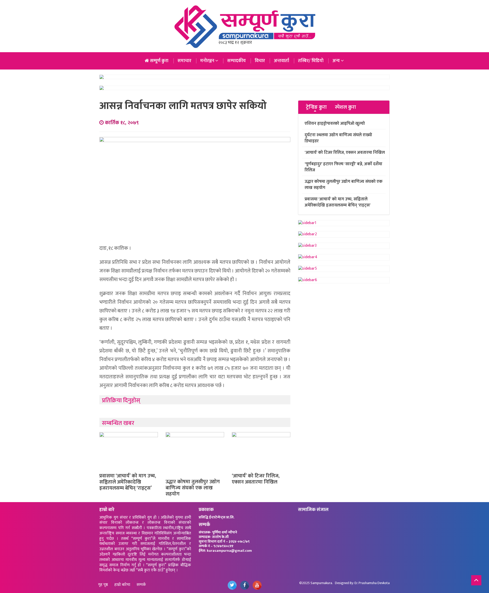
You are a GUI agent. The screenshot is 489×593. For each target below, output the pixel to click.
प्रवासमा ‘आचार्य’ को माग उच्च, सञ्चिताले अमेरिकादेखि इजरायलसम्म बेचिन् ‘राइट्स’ (127, 482)
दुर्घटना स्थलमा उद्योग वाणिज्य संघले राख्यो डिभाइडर (338, 138)
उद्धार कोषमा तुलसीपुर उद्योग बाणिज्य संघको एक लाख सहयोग (193, 487)
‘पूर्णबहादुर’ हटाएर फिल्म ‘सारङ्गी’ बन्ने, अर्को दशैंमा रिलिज (343, 167)
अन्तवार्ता (281, 60)
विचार (260, 60)
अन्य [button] (336, 60)
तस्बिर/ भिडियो (310, 60)
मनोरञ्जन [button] (207, 60)
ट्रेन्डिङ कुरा (316, 107)
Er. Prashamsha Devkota (372, 583)
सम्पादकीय (236, 60)
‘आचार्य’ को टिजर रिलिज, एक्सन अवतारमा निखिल (256, 479)
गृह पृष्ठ (103, 585)
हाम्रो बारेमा (122, 585)
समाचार (184, 60)
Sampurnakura (321, 583)
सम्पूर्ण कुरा (158, 61)
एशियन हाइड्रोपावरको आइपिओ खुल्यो (335, 123)
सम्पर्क (141, 585)
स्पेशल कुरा (345, 107)
